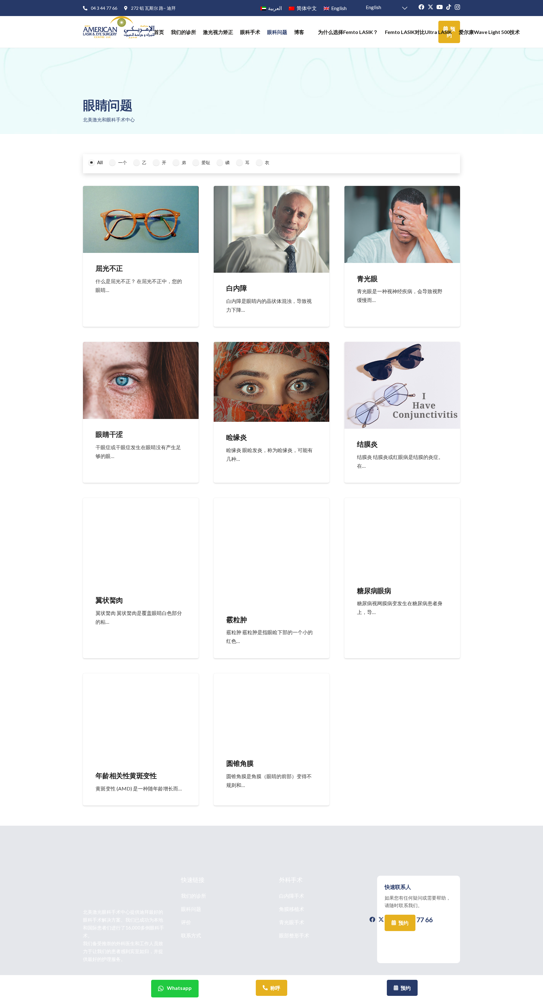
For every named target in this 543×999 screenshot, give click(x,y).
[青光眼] (402, 190)
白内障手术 (291, 896)
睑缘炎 (236, 437)
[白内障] (271, 190)
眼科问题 (191, 909)
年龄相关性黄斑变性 (126, 775)
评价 (186, 922)
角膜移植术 (291, 909)
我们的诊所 (193, 896)
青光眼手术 (291, 922)
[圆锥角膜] (271, 677)
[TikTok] (448, 7)
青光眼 (367, 278)
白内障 (236, 288)
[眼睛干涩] (141, 346)
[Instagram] (457, 7)
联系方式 (191, 935)
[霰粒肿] (271, 502)
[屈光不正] (141, 190)
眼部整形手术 (294, 935)
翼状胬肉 (109, 600)
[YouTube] (439, 7)
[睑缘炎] (271, 346)
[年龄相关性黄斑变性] (141, 677)
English (373, 7)
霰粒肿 (236, 619)
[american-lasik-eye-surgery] (119, 32)
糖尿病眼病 (374, 590)
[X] (430, 7)
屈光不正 (109, 268)
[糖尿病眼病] (402, 502)
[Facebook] (421, 7)
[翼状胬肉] (141, 502)
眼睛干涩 (109, 434)
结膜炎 (367, 444)
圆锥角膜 (239, 763)
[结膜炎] (402, 346)
